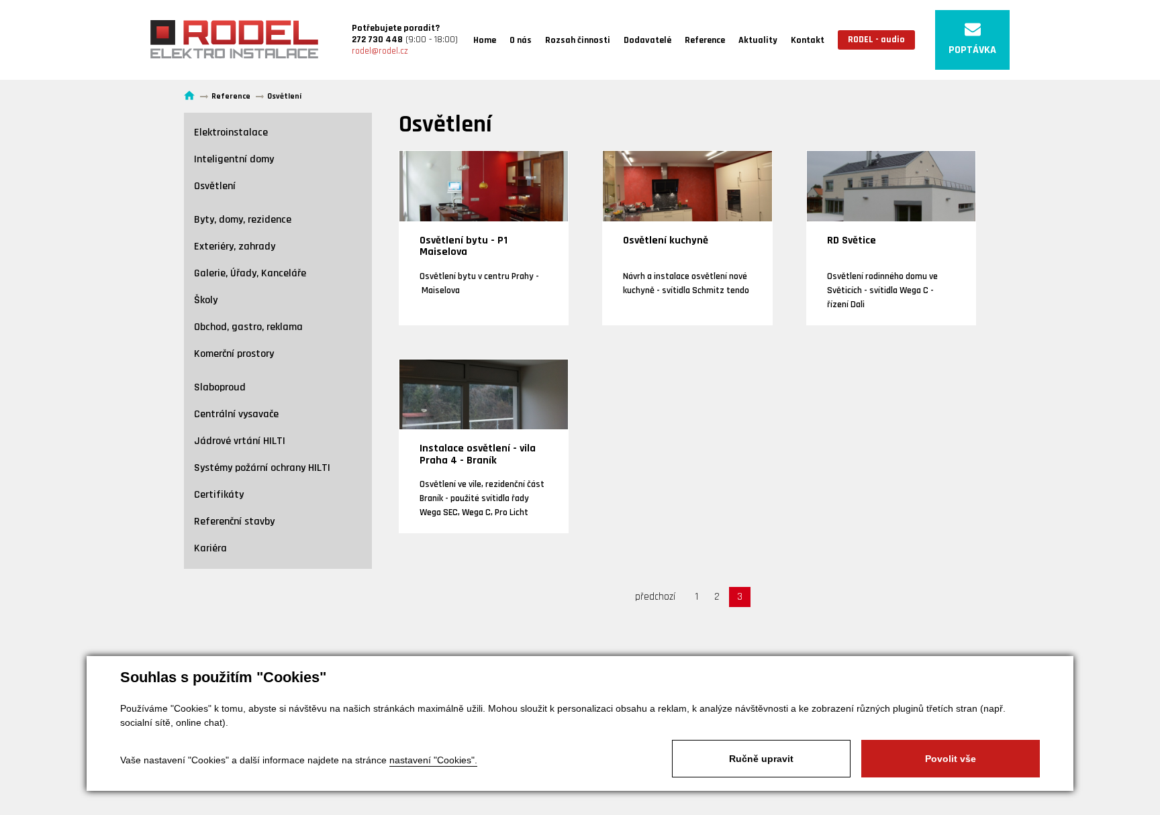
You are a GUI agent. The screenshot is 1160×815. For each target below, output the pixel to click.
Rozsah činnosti (577, 40)
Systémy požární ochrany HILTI (262, 468)
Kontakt (807, 40)
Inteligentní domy (234, 159)
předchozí (655, 596)
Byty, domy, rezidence (242, 220)
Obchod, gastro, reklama (248, 327)
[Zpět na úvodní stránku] (234, 40)
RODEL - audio (876, 40)
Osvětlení (215, 186)
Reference (705, 40)
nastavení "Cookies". (433, 760)
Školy (206, 300)
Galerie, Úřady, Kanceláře (250, 273)
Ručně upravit (761, 758)
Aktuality (757, 40)
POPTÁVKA (972, 50)
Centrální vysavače (236, 414)
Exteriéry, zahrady (234, 246)
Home (484, 40)
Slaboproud (220, 387)
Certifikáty (219, 495)
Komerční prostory (234, 354)
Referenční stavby (234, 521)
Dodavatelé (647, 40)
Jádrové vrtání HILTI (239, 441)
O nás (521, 40)
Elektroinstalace (231, 132)
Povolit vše (950, 758)
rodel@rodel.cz (380, 51)
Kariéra (210, 548)
